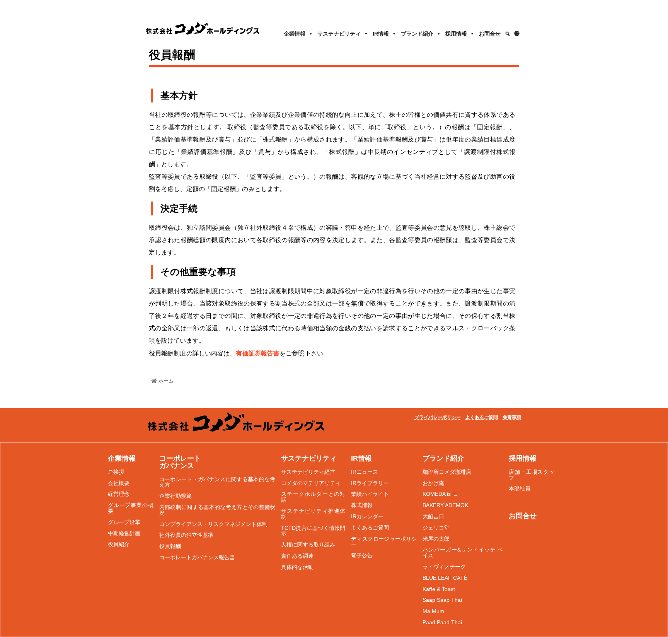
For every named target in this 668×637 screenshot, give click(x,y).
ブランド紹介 (417, 34)
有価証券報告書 (257, 353)
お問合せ (490, 34)
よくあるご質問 (481, 417)
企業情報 (294, 34)
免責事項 (512, 417)
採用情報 (456, 34)
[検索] (507, 33)
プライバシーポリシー (437, 417)
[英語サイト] (517, 33)
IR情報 (381, 34)
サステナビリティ (339, 34)
